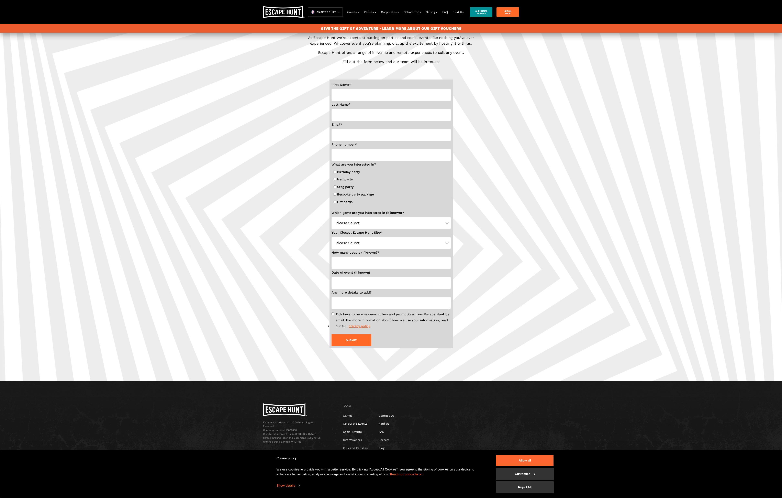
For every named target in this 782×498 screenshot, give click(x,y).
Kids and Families (355, 448)
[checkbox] (392, 188)
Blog (381, 448)
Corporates (388, 12)
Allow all (525, 460)
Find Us (458, 12)
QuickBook (507, 12)
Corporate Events (355, 423)
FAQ (445, 12)
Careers (384, 440)
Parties (369, 12)
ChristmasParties (481, 12)
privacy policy (359, 326)
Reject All (525, 487)
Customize (522, 474)
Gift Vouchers (352, 440)
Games (352, 12)
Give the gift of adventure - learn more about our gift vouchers (391, 28)
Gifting (430, 12)
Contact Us (386, 415)
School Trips (412, 12)
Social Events (352, 431)
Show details (286, 485)
